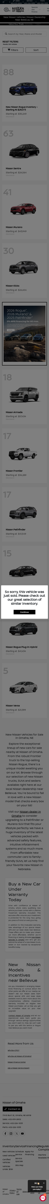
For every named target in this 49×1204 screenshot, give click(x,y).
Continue (24, 612)
